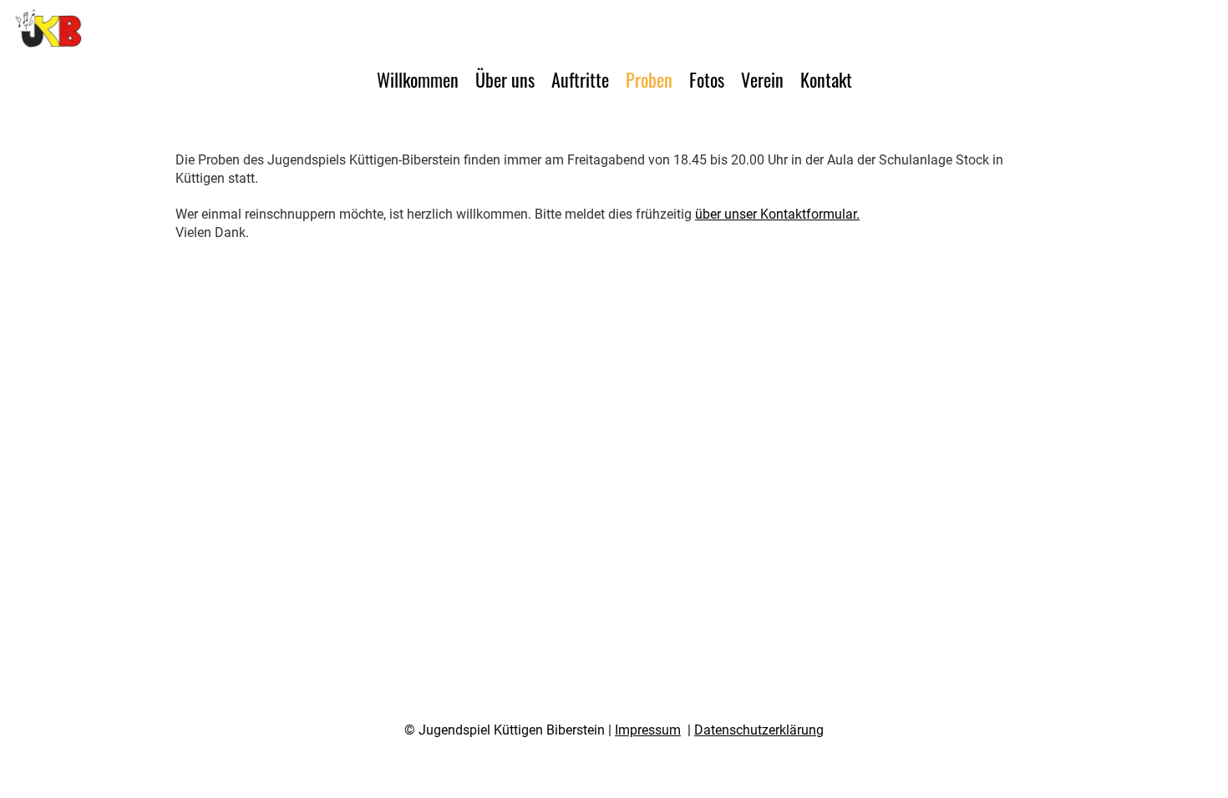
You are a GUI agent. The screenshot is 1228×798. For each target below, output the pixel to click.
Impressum (648, 730)
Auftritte (580, 79)
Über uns (505, 79)
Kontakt (826, 79)
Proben (649, 79)
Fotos (706, 79)
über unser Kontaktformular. (777, 214)
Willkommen (418, 79)
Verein (762, 79)
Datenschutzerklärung (759, 730)
